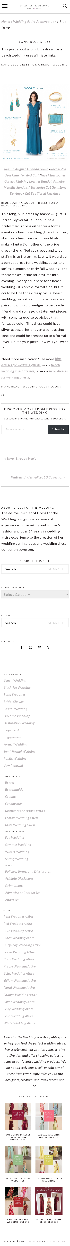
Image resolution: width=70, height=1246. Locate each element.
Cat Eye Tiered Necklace (42, 193)
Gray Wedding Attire (18, 1009)
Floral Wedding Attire (19, 987)
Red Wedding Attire (18, 923)
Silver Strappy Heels (21, 458)
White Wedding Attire (19, 1023)
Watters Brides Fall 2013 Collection (37, 477)
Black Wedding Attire (19, 938)
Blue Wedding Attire (18, 931)
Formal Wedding (16, 744)
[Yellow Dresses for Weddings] (49, 1160)
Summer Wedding (18, 844)
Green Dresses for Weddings (18, 1179)
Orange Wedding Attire (20, 995)
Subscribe (58, 429)
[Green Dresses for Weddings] (18, 1160)
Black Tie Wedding (17, 687)
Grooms (10, 796)
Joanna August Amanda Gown (26, 169)
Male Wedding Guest (20, 825)
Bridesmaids (14, 789)
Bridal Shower (14, 701)
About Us (12, 900)
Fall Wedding (14, 837)
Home (5, 21)
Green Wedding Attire (19, 952)
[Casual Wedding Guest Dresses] (49, 1116)
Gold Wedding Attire (18, 1016)
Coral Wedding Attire (19, 959)
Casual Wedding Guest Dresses (49, 1135)
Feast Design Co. (56, 1241)
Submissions (14, 885)
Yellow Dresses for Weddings (48, 1179)
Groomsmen (14, 804)
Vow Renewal (13, 765)
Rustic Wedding (15, 758)
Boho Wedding (14, 694)
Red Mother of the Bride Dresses (49, 1220)
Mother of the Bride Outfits (25, 811)
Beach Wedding (15, 680)
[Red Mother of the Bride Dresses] (49, 1201)
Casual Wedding (15, 709)
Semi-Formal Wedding (20, 751)
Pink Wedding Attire (18, 916)
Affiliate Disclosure (19, 878)
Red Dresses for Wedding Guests (18, 1220)
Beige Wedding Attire (19, 973)
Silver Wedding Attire (19, 1002)
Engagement (13, 737)
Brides (9, 782)
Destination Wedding (19, 723)
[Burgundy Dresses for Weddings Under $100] (18, 1116)
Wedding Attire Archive (30, 21)
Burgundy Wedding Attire (22, 945)
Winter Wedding (17, 852)
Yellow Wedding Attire (20, 980)
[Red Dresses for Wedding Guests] (18, 1201)
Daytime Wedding (17, 716)
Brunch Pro (34, 1241)
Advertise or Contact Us (22, 893)
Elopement (11, 730)
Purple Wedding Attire (20, 966)
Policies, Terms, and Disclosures (28, 871)
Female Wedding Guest (21, 818)
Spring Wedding (16, 859)
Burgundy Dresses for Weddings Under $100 (18, 1137)
